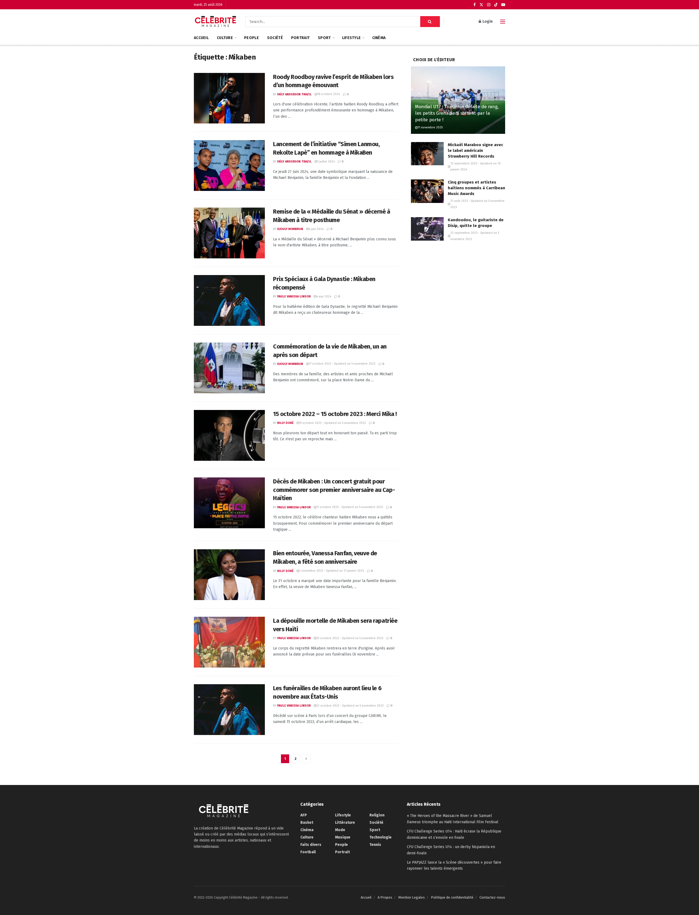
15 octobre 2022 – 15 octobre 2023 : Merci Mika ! (335, 414)
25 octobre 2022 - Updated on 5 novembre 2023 (349, 638)
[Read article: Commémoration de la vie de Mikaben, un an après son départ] (229, 368)
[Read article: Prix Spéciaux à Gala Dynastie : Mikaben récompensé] (229, 300)
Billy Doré (285, 423)
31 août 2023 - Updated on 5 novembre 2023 (477, 204)
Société (275, 38)
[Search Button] (430, 21)
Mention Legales (411, 897)
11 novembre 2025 (430, 127)
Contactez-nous (492, 897)
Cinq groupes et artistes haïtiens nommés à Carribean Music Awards (476, 188)
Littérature (345, 822)
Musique (342, 837)
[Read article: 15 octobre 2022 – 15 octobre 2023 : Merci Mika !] (229, 435)
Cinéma (379, 38)
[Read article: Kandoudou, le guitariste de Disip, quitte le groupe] (427, 229)
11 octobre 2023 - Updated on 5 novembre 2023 (349, 507)
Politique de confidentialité (452, 897)
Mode (340, 830)
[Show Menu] (502, 21)
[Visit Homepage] (216, 22)
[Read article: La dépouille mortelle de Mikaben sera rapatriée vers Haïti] (229, 642)
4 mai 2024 (323, 296)
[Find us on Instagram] (488, 5)
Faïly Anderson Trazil (294, 94)
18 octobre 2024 (328, 94)
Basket (306, 822)
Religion (376, 815)
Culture (225, 38)
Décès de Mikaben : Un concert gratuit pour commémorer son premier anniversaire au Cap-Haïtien (334, 490)
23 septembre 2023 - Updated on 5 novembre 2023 (474, 236)
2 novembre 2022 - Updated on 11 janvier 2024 (331, 570)
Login (487, 21)
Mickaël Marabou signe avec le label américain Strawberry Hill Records (475, 150)
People (251, 38)
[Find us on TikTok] (495, 5)
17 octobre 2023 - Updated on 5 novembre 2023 (342, 363)
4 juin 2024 (316, 229)
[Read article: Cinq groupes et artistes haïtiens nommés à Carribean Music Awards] (427, 191)
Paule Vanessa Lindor (294, 296)
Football (308, 852)
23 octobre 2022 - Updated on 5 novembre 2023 (350, 705)
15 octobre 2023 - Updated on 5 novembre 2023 (332, 423)
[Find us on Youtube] (503, 5)
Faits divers (310, 844)
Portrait (300, 38)
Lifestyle (351, 38)
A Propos (385, 897)
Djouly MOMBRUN (290, 229)
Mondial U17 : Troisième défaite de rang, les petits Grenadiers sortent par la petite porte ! (456, 113)
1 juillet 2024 (326, 161)
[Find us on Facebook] (474, 5)
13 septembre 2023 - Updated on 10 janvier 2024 (475, 166)
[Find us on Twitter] (481, 5)
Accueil (201, 38)
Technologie (380, 837)
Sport (324, 38)
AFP (303, 815)
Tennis (375, 844)
